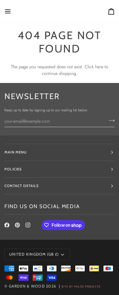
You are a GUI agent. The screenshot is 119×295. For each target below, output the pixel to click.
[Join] (110, 120)
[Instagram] (27, 225)
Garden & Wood (27, 286)
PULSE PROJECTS (87, 286)
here (99, 67)
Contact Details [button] (21, 185)
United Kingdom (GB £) (34, 254)
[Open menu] (12, 11)
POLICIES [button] (13, 169)
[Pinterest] (17, 225)
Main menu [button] (15, 152)
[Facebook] (6, 225)
